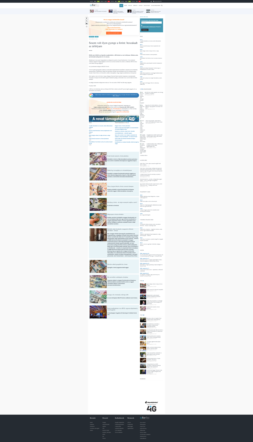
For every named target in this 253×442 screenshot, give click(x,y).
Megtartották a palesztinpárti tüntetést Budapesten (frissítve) (153, 296)
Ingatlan (104, 426)
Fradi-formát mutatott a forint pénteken (99, 138)
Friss (121, 5)
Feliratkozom (145, 30)
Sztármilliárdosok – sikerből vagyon (123, 133)
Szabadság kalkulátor (119, 424)
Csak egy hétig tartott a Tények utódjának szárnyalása (153, 359)
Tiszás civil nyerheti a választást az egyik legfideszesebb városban (154, 353)
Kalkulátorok (147, 5)
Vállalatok (92, 424)
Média (103, 434)
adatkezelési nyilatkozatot (149, 26)
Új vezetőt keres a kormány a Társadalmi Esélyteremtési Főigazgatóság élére (153, 325)
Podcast (130, 5)
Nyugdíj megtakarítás (119, 422)
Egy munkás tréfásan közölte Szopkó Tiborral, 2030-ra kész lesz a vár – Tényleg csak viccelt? (151, 184)
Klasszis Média (143, 432)
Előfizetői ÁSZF (143, 436)
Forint (96, 36)
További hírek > (144, 155)
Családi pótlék (118, 426)
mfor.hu (129, 422)
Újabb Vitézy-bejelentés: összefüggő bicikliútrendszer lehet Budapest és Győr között (154, 302)
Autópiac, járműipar (106, 432)
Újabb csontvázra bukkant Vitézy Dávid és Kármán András (154, 348)
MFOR (94, 5)
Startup (104, 438)
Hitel (103, 428)
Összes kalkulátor (118, 432)
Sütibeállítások (143, 438)
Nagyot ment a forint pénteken (122, 125)
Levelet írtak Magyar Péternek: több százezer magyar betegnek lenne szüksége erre (154, 371)
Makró (91, 422)
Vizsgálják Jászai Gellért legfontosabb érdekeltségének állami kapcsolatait (154, 135)
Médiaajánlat (143, 424)
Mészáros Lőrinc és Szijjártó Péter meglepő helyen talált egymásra (154, 319)
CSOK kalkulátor (118, 430)
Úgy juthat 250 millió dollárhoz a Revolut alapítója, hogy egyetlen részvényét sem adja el (154, 106)
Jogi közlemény (143, 428)
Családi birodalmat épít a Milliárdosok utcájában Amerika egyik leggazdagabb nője (155, 145)
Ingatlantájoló (130, 428)
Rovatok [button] (140, 5)
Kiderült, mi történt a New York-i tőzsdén (125, 131)
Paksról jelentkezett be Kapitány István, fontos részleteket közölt (154, 336)
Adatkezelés (142, 430)
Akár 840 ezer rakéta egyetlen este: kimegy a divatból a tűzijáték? (154, 93)
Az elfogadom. (151, 26)
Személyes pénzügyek (94, 428)
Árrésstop (135, 5)
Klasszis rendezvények (155, 5)
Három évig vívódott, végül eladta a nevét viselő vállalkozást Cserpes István (154, 121)
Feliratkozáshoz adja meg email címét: (149, 20)
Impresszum (142, 426)
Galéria (91, 430)
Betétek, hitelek (105, 430)
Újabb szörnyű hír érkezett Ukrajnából (155, 289)
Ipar (103, 436)
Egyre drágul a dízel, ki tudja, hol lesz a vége (99, 135)
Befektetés (91, 36)
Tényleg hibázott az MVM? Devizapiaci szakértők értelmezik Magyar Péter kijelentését (154, 365)
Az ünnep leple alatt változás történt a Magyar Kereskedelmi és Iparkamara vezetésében (155, 331)
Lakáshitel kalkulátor (119, 428)
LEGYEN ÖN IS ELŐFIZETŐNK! (114, 102)
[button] (151, 1)
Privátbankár (130, 424)
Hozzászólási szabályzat (145, 434)
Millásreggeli (130, 426)
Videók (125, 5)
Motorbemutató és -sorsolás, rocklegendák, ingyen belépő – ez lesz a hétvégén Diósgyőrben (151, 180)
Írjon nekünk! (142, 422)
